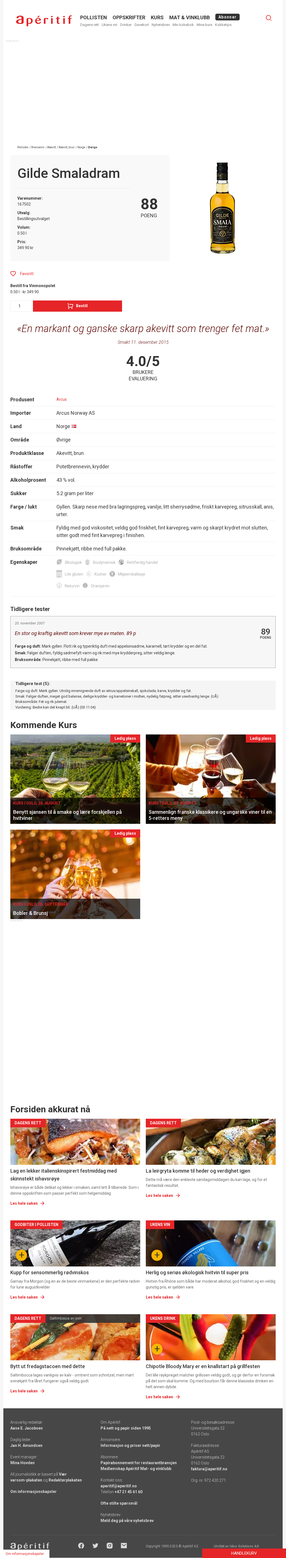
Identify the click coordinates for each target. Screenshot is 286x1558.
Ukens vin (109, 25)
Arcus (61, 399)
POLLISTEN (93, 17)
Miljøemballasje (131, 574)
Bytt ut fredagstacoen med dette (47, 1366)
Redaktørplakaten (65, 1480)
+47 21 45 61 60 (128, 1492)
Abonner (227, 17)
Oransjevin (100, 586)
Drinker (126, 25)
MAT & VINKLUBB (189, 17)
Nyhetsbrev (161, 25)
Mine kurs (204, 25)
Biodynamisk (104, 562)
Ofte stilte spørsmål (119, 1503)
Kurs (157, 17)
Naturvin (72, 586)
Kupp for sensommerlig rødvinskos (49, 1272)
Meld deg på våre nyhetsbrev (127, 1520)
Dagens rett (89, 25)
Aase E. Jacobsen (26, 1428)
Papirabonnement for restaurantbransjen (139, 1463)
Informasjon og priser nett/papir (130, 1445)
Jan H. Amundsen (26, 1445)
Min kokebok (183, 25)
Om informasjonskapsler (33, 1491)
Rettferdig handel (142, 562)
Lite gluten (74, 574)
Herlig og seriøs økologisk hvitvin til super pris (197, 1272)
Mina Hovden (22, 1463)
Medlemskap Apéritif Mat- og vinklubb (136, 1468)
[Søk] (268, 17)
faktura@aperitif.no (209, 1469)
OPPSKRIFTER (129, 17)
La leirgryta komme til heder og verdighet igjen (198, 1171)
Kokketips (223, 25)
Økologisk (73, 562)
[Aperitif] (44, 20)
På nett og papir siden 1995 (126, 1428)
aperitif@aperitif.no (119, 1486)
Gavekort (141, 25)
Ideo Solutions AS (244, 1546)
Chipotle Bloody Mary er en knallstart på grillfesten (203, 1366)
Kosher (100, 574)
